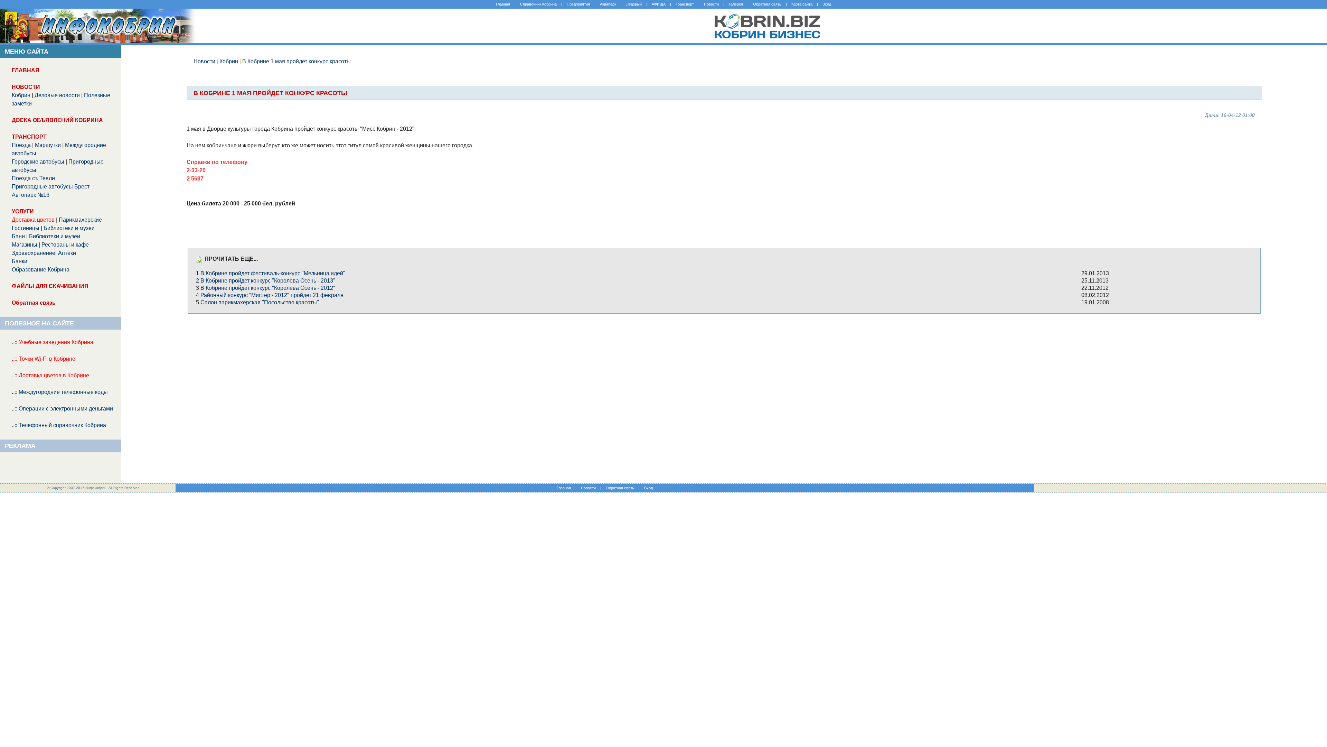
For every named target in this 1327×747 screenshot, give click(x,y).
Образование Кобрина (40, 270)
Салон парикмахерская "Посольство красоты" (259, 302)
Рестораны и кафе (65, 245)
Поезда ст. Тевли (33, 178)
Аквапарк (608, 4)
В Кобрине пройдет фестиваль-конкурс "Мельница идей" (272, 273)
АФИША (659, 4)
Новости (711, 4)
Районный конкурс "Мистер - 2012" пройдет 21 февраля (271, 295)
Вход (826, 4)
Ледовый (634, 4)
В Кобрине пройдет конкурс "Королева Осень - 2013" (267, 281)
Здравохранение (33, 253)
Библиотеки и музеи (69, 228)
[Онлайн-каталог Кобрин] (767, 41)
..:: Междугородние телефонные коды (60, 392)
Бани (18, 236)
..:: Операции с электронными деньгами (62, 409)
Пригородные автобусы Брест (51, 187)
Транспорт (685, 4)
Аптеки (67, 253)
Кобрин (21, 95)
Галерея (736, 4)
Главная (503, 4)
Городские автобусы (38, 162)
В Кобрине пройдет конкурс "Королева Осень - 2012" (267, 288)
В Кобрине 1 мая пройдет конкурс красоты (296, 61)
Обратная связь (767, 4)
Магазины (24, 245)
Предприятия (578, 4)
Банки (19, 261)
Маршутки (48, 145)
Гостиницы (25, 228)
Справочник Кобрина (538, 4)
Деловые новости (57, 95)
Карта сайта (801, 4)
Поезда (21, 145)
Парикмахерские (80, 220)
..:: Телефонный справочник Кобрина (59, 425)
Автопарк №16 (30, 195)
